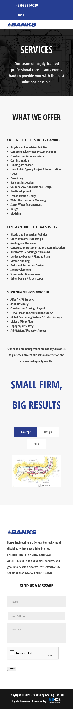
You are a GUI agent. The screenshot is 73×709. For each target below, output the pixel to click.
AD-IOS (54, 702)
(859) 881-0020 (27, 5)
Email (20, 15)
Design (48, 432)
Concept (26, 432)
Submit (12, 668)
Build (37, 444)
